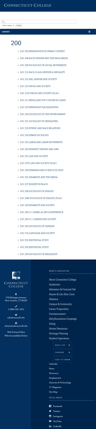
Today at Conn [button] (61, 360)
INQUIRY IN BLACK (34, 184)
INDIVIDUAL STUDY (34, 240)
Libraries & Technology (60, 382)
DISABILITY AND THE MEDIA (39, 177)
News (51, 368)
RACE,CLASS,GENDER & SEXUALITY (42, 72)
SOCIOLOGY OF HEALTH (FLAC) (41, 198)
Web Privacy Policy (16, 332)
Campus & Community (60, 304)
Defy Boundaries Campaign (63, 318)
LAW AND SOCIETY (34, 156)
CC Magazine (55, 387)
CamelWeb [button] (59, 352)
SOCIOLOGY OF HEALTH (37, 191)
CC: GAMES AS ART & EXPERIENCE (41, 212)
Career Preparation (59, 309)
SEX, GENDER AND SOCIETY (38, 79)
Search (19, 25)
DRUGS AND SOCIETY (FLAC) (39, 93)
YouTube (57, 421)
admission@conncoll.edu (16, 325)
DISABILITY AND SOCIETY (37, 205)
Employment (55, 378)
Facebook (57, 406)
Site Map (53, 392)
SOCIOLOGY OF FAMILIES (37, 226)
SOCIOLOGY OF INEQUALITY (38, 254)
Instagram (58, 416)
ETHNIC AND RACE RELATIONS (40, 128)
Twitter (56, 411)
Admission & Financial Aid (62, 289)
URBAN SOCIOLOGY (34, 135)
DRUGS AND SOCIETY (35, 86)
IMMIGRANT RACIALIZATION (39, 107)
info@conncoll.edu (16, 317)
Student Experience (59, 338)
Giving (52, 323)
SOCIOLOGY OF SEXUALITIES (39, 121)
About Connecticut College (62, 279)
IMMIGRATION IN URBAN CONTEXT (42, 51)
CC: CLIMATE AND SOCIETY (38, 219)
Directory (53, 373)
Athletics (53, 299)
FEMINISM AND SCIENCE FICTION (41, 170)
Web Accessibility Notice (16, 335)
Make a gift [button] (60, 345)
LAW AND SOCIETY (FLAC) (38, 163)
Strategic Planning (58, 333)
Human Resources (58, 328)
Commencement (57, 314)
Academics (54, 284)
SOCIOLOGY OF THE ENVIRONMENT (43, 114)
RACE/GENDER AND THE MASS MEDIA (44, 58)
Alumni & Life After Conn (62, 294)
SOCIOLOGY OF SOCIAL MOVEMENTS (43, 65)
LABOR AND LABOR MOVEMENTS (41, 142)
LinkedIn (57, 426)
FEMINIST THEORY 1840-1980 (39, 149)
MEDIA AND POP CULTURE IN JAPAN (43, 100)
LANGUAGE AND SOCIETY (37, 233)
